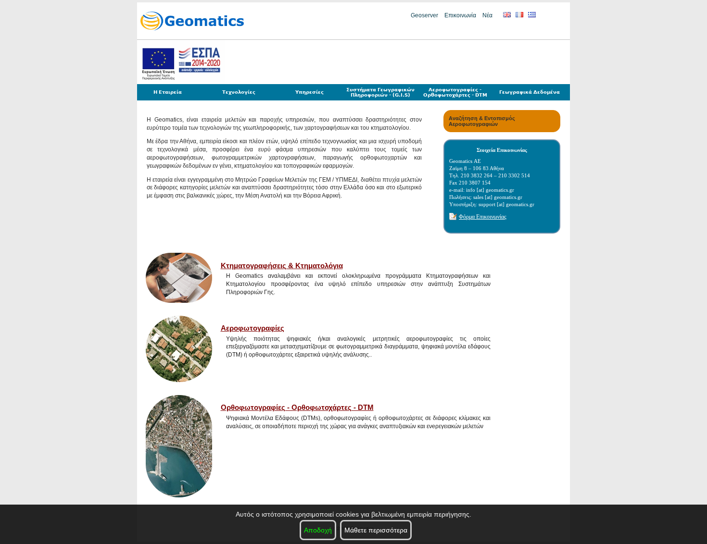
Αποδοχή (318, 530)
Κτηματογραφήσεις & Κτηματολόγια (282, 265)
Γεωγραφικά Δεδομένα (529, 92)
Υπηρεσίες (309, 92)
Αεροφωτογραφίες (252, 328)
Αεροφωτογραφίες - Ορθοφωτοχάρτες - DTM (455, 92)
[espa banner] (181, 82)
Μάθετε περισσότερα (375, 530)
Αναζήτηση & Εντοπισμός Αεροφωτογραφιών (482, 121)
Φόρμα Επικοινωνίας (482, 216)
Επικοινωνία (460, 15)
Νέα (487, 15)
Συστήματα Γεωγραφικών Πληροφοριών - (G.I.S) (380, 92)
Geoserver (424, 15)
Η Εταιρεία (167, 92)
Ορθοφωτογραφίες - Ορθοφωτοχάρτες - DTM (297, 407)
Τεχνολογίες (238, 92)
